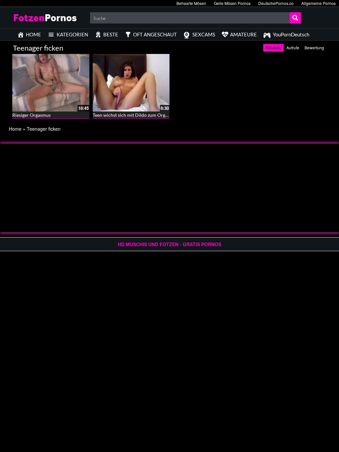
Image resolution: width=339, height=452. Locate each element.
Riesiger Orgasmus (31, 115)
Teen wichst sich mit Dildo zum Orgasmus (135, 115)
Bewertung (314, 47)
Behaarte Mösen (191, 3)
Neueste (273, 47)
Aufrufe (292, 47)
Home (15, 128)
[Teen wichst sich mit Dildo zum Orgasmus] (131, 83)
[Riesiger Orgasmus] (50, 83)
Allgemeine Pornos (318, 3)
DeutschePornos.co (276, 3)
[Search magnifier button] (295, 17)
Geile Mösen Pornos (232, 3)
